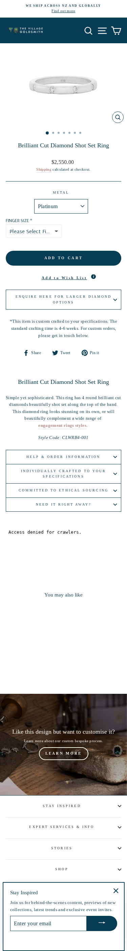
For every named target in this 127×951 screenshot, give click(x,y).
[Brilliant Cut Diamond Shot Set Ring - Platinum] (16, 670)
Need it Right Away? (63, 504)
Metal (61, 192)
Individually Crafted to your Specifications (63, 473)
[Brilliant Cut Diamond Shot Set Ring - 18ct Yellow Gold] (31, 670)
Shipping (43, 169)
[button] (63, 278)
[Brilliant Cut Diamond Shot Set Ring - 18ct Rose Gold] (39, 670)
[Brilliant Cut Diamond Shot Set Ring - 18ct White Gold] (23, 670)
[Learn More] (63, 744)
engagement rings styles (62, 425)
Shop (61, 869)
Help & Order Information (63, 457)
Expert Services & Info (61, 827)
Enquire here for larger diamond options (64, 299)
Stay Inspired (62, 806)
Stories (61, 848)
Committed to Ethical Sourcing (63, 490)
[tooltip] (93, 276)
